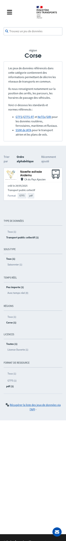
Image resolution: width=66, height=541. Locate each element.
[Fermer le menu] (19, 12)
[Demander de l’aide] (57, 532)
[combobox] (33, 31)
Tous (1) (12, 231)
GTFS (19, 117)
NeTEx (41, 117)
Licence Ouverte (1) (18, 349)
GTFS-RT (28, 117)
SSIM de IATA (23, 130)
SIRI (48, 117)
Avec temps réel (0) (18, 293)
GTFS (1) (12, 380)
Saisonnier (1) (15, 264)
